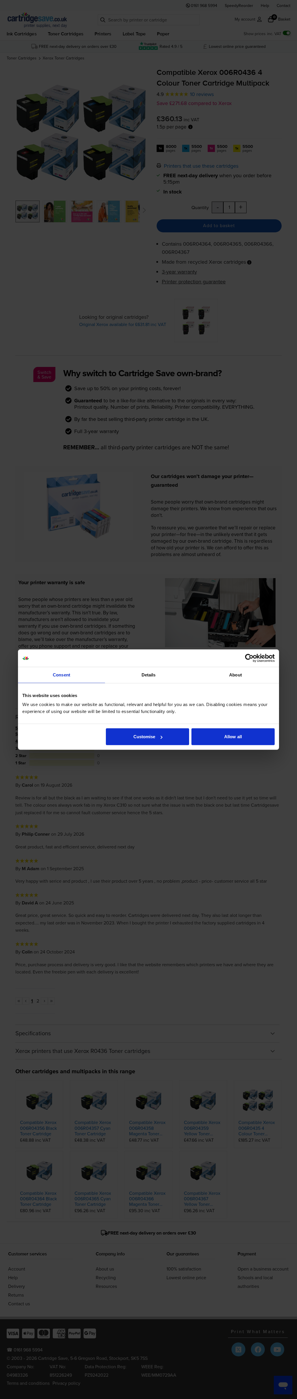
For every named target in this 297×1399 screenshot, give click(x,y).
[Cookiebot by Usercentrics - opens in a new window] (249, 658)
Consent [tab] (61, 674)
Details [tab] (149, 674)
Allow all (233, 736)
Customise (144, 736)
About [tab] (235, 674)
